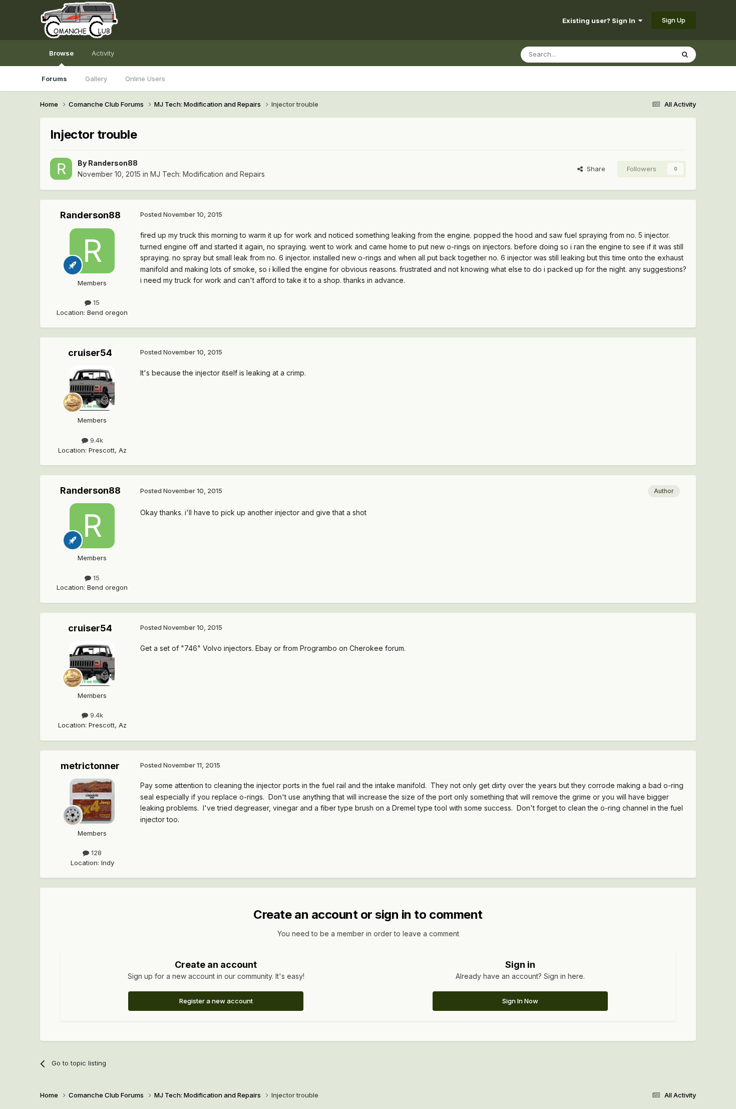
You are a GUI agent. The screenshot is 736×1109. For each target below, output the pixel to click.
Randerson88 (113, 163)
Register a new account (216, 1001)
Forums (54, 79)
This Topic (644, 54)
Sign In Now (520, 1001)
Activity (103, 53)
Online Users (145, 79)
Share (594, 169)
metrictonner (90, 766)
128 (95, 853)
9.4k (95, 440)
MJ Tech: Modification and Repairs (207, 174)
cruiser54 (90, 352)
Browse (61, 53)
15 (95, 302)
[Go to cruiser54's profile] (92, 388)
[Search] (685, 55)
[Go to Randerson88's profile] (61, 169)
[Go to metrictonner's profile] (92, 801)
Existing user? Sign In (600, 21)
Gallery (96, 79)
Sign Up (673, 20)
